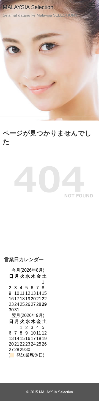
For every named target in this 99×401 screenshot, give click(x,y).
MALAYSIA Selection (28, 7)
